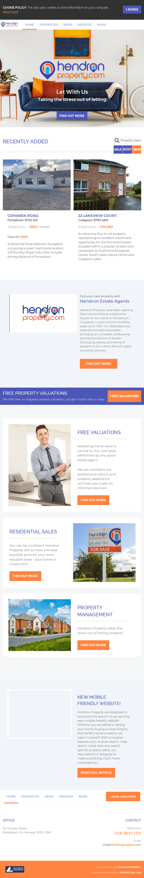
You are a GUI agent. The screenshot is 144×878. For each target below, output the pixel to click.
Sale (118, 149)
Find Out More (72, 116)
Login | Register (123, 796)
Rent (127, 149)
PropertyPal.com (130, 872)
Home (29, 24)
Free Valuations (124, 396)
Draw (137, 149)
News (67, 24)
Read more (10, 12)
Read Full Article (96, 772)
